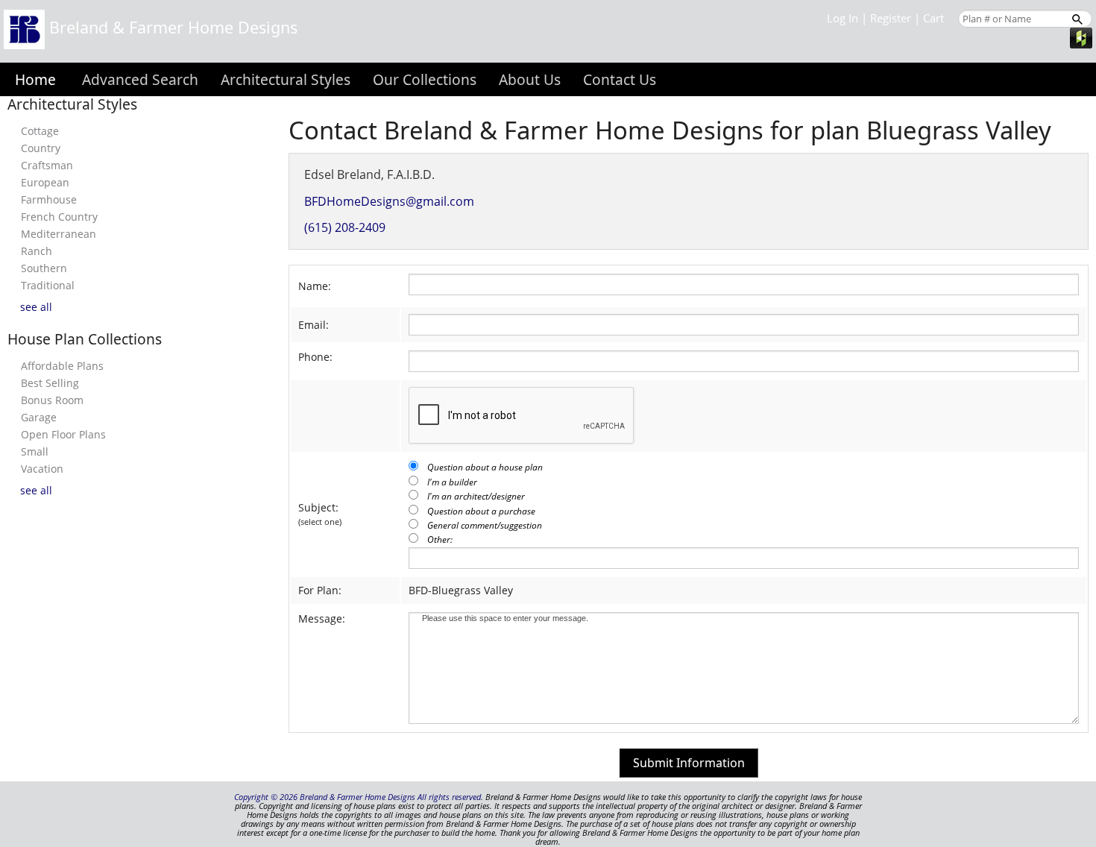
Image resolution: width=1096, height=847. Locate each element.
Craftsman (47, 165)
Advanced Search (140, 79)
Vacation (42, 469)
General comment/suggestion (484, 525)
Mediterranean (58, 234)
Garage (39, 417)
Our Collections (424, 79)
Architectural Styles (285, 79)
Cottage (40, 131)
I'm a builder (452, 482)
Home (35, 79)
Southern (44, 268)
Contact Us (619, 79)
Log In (842, 17)
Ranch (36, 251)
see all (36, 307)
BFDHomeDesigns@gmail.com (389, 201)
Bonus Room (52, 400)
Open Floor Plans (63, 434)
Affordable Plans (62, 366)
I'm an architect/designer (476, 496)
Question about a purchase (481, 511)
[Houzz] (1081, 36)
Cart (933, 17)
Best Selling (50, 383)
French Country (59, 217)
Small (34, 451)
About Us (530, 79)
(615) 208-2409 (344, 227)
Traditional (48, 285)
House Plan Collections (84, 339)
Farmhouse (49, 199)
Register (890, 17)
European (45, 182)
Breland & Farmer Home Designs (171, 27)
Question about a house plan (485, 467)
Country (40, 148)
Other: (440, 539)
